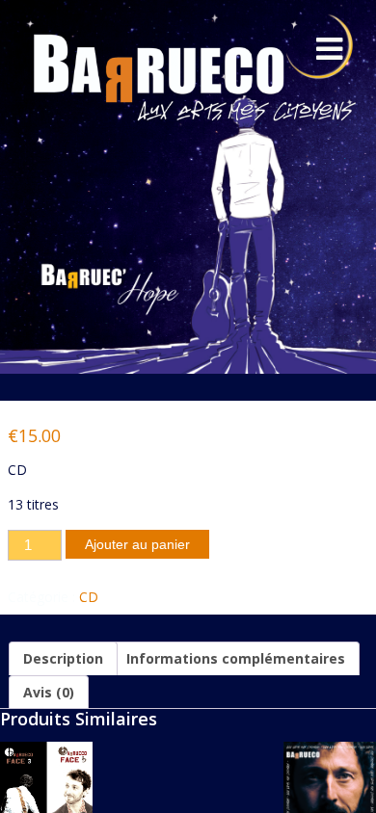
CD (88, 597)
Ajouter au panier (137, 544)
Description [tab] (63, 658)
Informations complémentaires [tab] (235, 658)
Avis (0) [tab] (48, 692)
